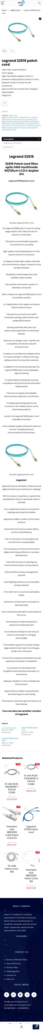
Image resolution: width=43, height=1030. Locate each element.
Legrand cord (34, 124)
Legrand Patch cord (9, 126)
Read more (31, 836)
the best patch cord (17, 128)
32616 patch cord (28, 117)
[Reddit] (20, 994)
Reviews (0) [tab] (8, 147)
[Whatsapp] (27, 994)
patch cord (15, 10)
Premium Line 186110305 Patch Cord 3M (31, 875)
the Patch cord (11, 130)
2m (7, 117)
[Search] (39, 3)
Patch (18, 126)
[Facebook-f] (6, 994)
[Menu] (3, 3)
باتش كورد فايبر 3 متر (9, 728)
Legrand (23, 714)
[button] (40, 19)
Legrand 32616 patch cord (20, 124)
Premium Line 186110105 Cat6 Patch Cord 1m (11, 832)
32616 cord (17, 117)
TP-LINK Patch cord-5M (12, 868)
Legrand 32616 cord (25, 122)
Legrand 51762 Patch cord (31, 829)
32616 (11, 117)
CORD (30, 119)
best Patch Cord (22, 119)
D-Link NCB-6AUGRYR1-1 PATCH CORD (12, 788)
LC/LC (35, 119)
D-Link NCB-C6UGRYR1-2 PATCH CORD (31, 780)
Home (4, 10)
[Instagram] (13, 994)
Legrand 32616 (13, 122)
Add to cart (12, 801)
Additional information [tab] (12, 143)
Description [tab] (9, 139)
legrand (5, 111)
